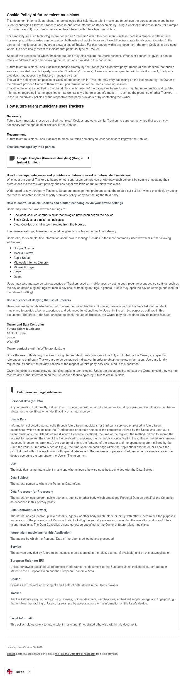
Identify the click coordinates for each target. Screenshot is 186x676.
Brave (17, 272)
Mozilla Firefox (23, 253)
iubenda (11, 653)
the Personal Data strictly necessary (75, 653)
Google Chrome (24, 248)
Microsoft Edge (24, 267)
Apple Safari (22, 257)
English (19, 671)
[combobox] (19, 671)
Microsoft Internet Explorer (31, 262)
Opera (18, 276)
